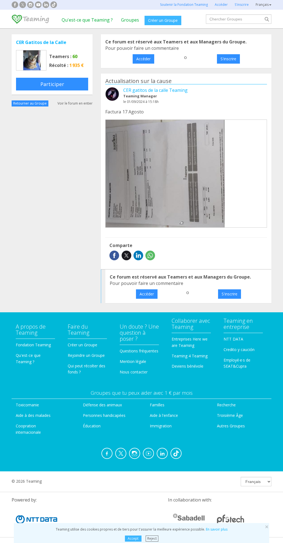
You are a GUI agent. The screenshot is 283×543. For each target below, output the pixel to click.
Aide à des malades (33, 415)
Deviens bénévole (187, 366)
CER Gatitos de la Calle (41, 42)
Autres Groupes (231, 425)
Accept (133, 538)
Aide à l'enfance (164, 415)
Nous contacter (134, 372)
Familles (157, 404)
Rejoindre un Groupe (86, 355)
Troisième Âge (230, 415)
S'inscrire (228, 58)
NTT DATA (233, 339)
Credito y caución (239, 349)
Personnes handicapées (104, 415)
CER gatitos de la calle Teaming (155, 90)
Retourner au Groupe (30, 103)
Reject (152, 538)
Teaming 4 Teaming (190, 355)
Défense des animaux (102, 404)
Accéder (143, 58)
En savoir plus (216, 529)
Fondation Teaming (33, 344)
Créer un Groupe (163, 20)
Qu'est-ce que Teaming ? (87, 20)
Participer (52, 84)
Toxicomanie (27, 404)
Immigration (161, 425)
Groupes (130, 20)
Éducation (92, 425)
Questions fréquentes (139, 351)
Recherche (226, 404)
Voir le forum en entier (75, 103)
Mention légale (133, 361)
